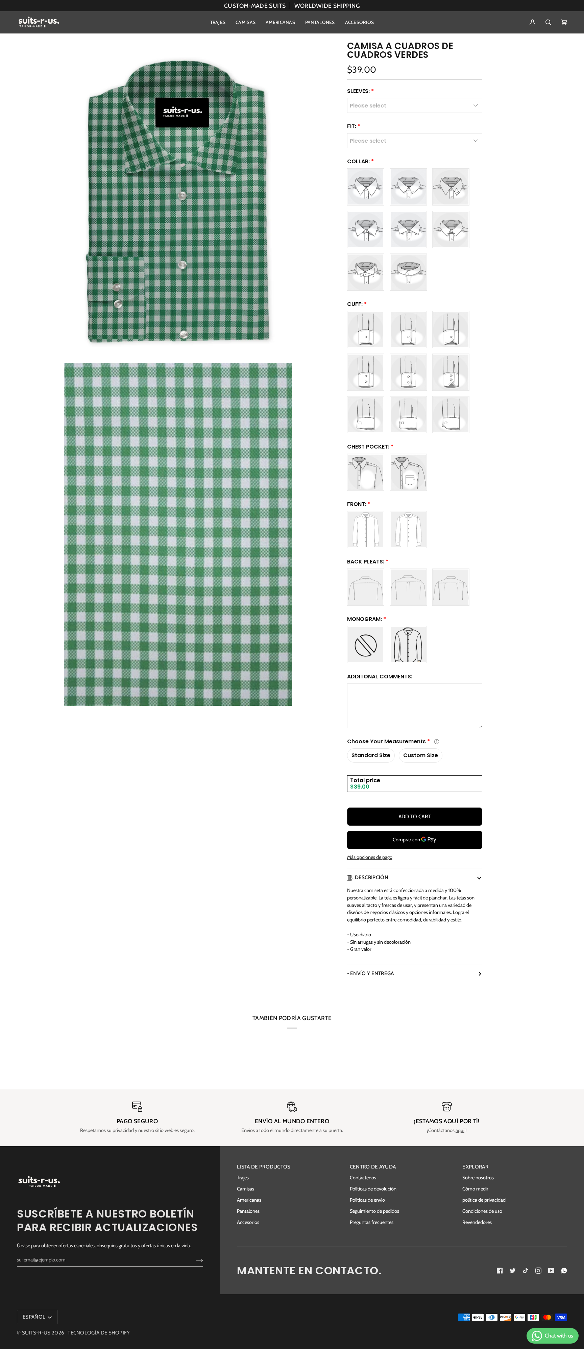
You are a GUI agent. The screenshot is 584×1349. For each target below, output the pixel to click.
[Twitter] (513, 1271)
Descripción (371, 877)
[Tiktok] (525, 1271)
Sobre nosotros (478, 1178)
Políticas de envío (367, 1200)
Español (34, 1317)
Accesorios (248, 1222)
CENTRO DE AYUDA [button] (373, 1166)
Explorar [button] (475, 1166)
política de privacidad (484, 1200)
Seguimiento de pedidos (374, 1211)
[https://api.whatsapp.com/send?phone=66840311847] (564, 1271)
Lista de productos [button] (264, 1166)
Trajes (243, 1178)
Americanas (249, 1200)
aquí (460, 1130)
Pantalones (248, 1211)
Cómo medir (475, 1189)
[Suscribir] (194, 1259)
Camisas (245, 1189)
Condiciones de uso (482, 1211)
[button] (218, 22)
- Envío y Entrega (370, 973)
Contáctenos (363, 1178)
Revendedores (477, 1222)
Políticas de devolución (373, 1189)
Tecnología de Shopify (99, 1332)
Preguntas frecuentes (371, 1222)
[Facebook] (500, 1271)
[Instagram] (538, 1271)
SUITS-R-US (36, 1332)
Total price (365, 780)
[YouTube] (551, 1271)
